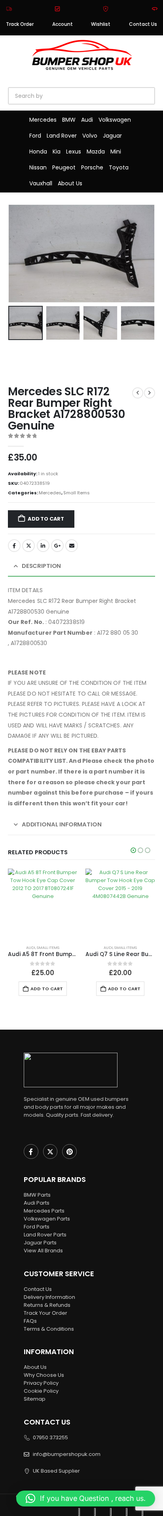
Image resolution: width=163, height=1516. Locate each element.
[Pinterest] (69, 1151)
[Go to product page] (43, 904)
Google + (57, 545)
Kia (57, 151)
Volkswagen (115, 120)
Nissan (38, 167)
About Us (70, 183)
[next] (149, 392)
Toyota (119, 167)
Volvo (89, 136)
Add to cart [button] (46, 988)
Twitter (28, 545)
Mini (115, 151)
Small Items (76, 493)
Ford (35, 136)
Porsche (92, 167)
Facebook (14, 545)
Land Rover (62, 136)
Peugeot (64, 167)
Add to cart (46, 519)
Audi (87, 120)
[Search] (99, 95)
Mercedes (43, 120)
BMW (69, 120)
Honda (38, 151)
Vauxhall (40, 183)
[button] (18, 253)
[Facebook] (31, 1151)
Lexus (73, 151)
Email (71, 545)
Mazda (96, 151)
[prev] (137, 392)
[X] (50, 1151)
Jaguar (112, 136)
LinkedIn (43, 545)
